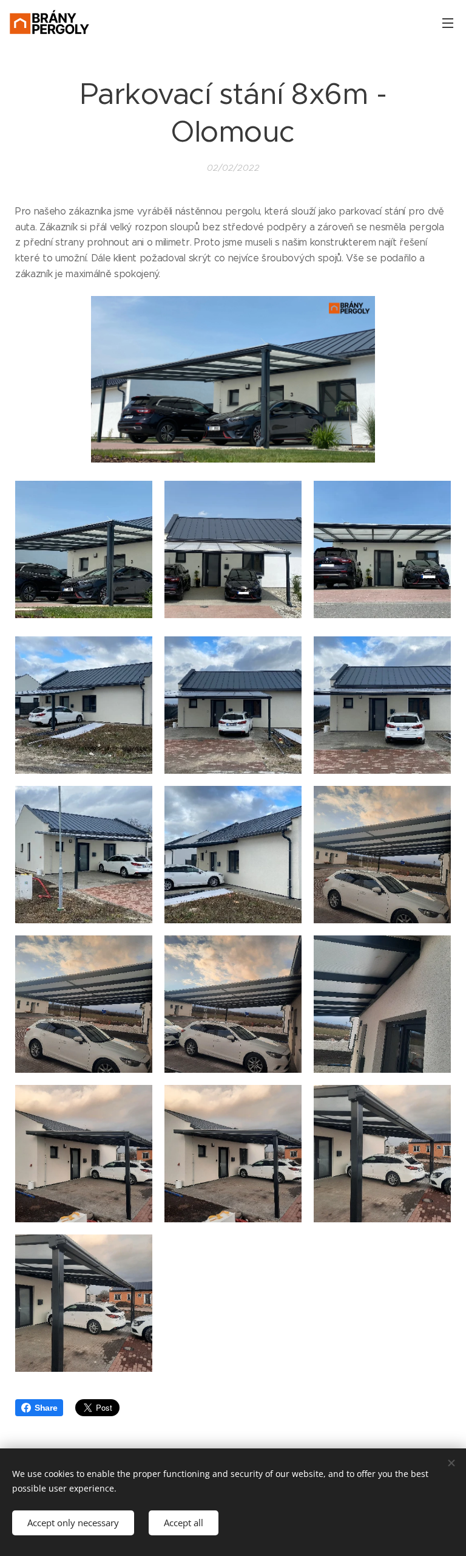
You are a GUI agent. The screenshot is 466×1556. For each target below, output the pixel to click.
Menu (448, 22)
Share (46, 1408)
